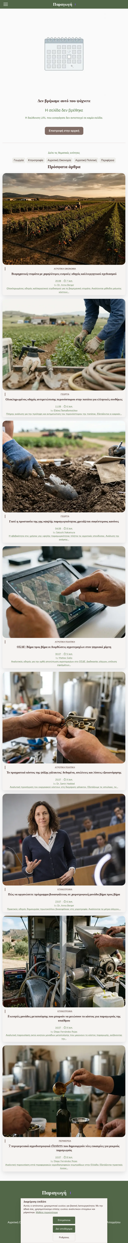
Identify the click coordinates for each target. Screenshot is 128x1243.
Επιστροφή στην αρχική (64, 131)
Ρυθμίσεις (64, 1237)
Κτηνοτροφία (35, 160)
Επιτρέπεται (64, 1220)
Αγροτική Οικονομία (59, 160)
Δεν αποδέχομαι (64, 1228)
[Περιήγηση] (5, 4)
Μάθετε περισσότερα (47, 1212)
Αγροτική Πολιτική (86, 160)
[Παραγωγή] (64, 4)
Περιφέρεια (107, 160)
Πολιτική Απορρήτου (108, 1222)
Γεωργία (19, 160)
